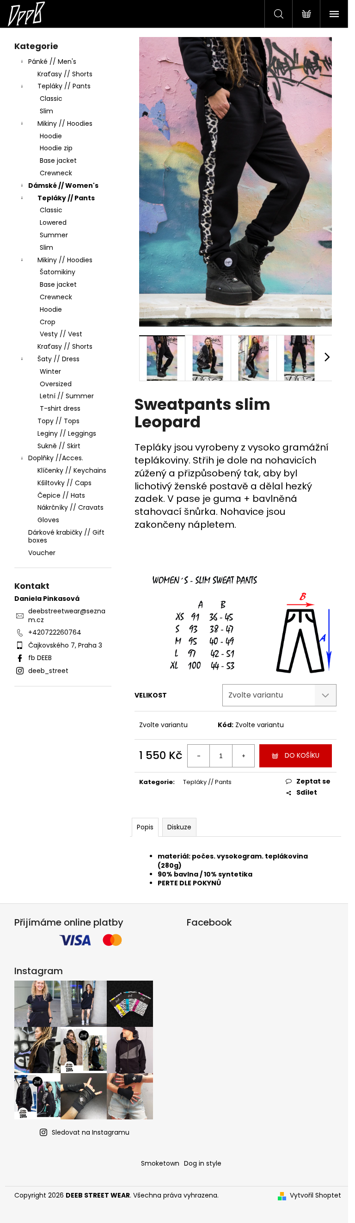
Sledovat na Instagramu (90, 1132)
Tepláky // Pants (64, 86)
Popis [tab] (145, 827)
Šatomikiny (57, 272)
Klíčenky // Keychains (71, 470)
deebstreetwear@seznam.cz (66, 615)
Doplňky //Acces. (55, 458)
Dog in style (202, 1163)
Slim (46, 111)
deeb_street (48, 670)
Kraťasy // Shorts (64, 74)
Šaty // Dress (58, 359)
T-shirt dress (60, 408)
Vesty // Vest (61, 334)
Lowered (53, 222)
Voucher (41, 552)
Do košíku (302, 755)
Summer (54, 235)
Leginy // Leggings (66, 433)
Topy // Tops (58, 421)
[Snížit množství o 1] (199, 756)
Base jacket (58, 160)
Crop (47, 322)
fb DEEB (40, 657)
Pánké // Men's (52, 61)
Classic (51, 98)
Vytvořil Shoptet (315, 1195)
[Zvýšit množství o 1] (243, 756)
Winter (50, 371)
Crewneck (56, 173)
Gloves (48, 520)
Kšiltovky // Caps (64, 483)
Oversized (56, 384)
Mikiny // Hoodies (64, 123)
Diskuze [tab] (179, 827)
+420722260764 (54, 632)
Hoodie (51, 136)
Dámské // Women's (63, 185)
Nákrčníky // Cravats (70, 507)
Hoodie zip (56, 148)
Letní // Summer (67, 396)
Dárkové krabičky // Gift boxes (66, 536)
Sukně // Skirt (58, 446)
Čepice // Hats (61, 495)
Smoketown (160, 1163)
